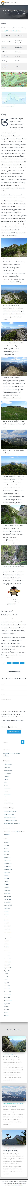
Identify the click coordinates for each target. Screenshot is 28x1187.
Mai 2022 (6, 944)
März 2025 (6, 854)
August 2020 (7, 1003)
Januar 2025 (7, 860)
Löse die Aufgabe (6, 727)
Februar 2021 (7, 986)
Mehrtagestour (7, 773)
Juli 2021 (6, 974)
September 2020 (8, 1000)
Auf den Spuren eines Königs (10, 820)
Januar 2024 (7, 893)
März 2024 (6, 887)
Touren (22, 663)
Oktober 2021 (7, 965)
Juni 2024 (6, 878)
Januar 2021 (7, 989)
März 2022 (6, 950)
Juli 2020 (6, 1006)
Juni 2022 (6, 941)
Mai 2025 (6, 848)
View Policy (20, 1185)
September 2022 (8, 938)
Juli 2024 (6, 875)
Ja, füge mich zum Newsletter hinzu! (12, 721)
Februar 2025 (7, 857)
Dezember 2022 (7, 932)
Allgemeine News (8, 764)
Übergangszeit (7, 794)
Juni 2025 (6, 845)
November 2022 (7, 935)
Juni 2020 (6, 1009)
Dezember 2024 (7, 863)
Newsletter (13, 604)
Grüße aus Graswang (12, 30)
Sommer (9, 663)
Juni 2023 (6, 914)
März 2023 (6, 923)
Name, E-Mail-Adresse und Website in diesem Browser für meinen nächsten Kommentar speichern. (13, 714)
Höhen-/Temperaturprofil (7, 106)
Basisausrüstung (8, 770)
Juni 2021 (6, 977)
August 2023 (7, 908)
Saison (5, 782)
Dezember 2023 (7, 896)
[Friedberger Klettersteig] (14, 1137)
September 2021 (7, 968)
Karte (2, 89)
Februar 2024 (7, 890)
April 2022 (6, 947)
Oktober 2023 (7, 902)
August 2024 (7, 872)
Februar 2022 (7, 953)
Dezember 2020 (7, 992)
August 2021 (7, 971)
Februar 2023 (7, 926)
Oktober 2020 (7, 997)
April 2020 (6, 1015)
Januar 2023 (7, 929)
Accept (15, 1185)
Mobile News (6, 776)
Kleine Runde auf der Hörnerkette (12, 823)
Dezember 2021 (7, 959)
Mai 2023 (6, 917)
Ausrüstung (7, 767)
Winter (5, 800)
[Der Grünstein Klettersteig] (14, 1044)
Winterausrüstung (8, 803)
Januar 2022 (7, 956)
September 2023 (8, 905)
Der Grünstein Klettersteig (10, 811)
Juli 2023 (6, 911)
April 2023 (6, 920)
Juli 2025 (6, 842)
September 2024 (8, 869)
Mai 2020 (6, 1012)
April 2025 (6, 851)
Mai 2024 (6, 881)
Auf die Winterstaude (9, 814)
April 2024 (6, 884)
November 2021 (7, 962)
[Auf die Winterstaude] (14, 1093)
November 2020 (7, 995)
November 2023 (7, 899)
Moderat (6, 779)
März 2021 (6, 983)
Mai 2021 (6, 980)
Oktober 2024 (7, 866)
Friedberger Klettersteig (9, 817)
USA (5, 797)
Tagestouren (15, 663)
